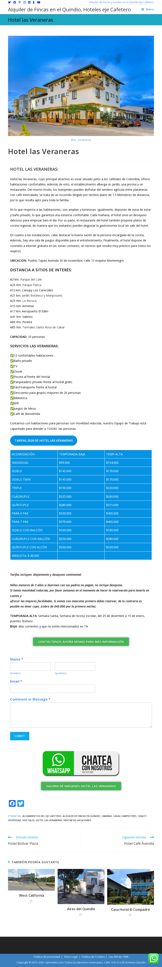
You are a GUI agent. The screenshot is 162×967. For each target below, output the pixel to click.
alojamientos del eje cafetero (41, 816)
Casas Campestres (124, 816)
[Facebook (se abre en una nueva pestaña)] (14, 2)
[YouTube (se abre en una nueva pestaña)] (39, 2)
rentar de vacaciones (77, 820)
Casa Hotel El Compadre (130, 909)
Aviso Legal (71, 957)
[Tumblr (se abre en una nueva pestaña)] (34, 2)
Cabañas (106, 816)
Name (16, 659)
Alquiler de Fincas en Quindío (81, 816)
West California (31, 895)
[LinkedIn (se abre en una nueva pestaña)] (29, 2)
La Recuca (29, 301)
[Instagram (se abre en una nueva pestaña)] (24, 2)
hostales (28, 820)
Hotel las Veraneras (49, 820)
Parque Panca (31, 285)
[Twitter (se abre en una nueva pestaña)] (10, 2)
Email (16, 681)
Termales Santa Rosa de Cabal (43, 327)
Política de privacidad (47, 957)
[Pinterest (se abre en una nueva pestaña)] (19, 2)
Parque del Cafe (31, 279)
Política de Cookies (93, 957)
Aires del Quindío (81, 909)
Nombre (15, 673)
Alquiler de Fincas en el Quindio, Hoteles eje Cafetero (69, 9)
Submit (19, 736)
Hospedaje (14, 820)
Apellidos (61, 673)
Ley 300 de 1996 (118, 957)
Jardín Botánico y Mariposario (42, 295)
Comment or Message (30, 699)
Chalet (142, 816)
